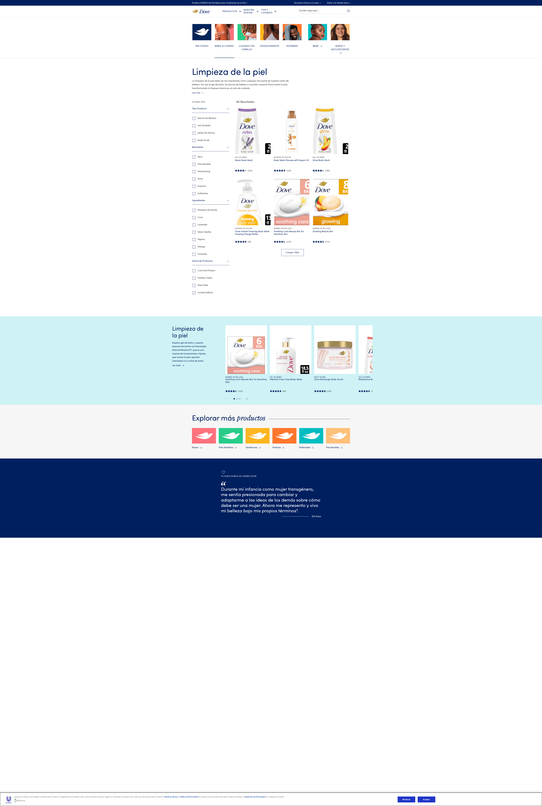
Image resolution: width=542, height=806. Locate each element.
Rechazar (406, 799)
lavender (202, 224)
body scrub (203, 140)
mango (201, 246)
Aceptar (426, 799)
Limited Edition (205, 292)
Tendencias (251, 447)
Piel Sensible (332, 447)
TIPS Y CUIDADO (266, 11)
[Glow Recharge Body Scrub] (335, 355)
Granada (202, 254)
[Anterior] (227, 399)
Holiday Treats (205, 278)
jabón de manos (206, 133)
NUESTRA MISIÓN (249, 11)
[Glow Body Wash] (331, 131)
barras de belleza (207, 118)
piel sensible (204, 164)
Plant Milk (203, 285)
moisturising (204, 171)
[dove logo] (201, 11)
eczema (202, 186)
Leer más (196, 93)
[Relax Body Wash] (253, 131)
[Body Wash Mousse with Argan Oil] (292, 131)
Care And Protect (206, 270)
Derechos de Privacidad (255, 797)
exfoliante (203, 193)
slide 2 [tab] (237, 398)
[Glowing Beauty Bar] (331, 202)
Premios (276, 447)
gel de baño (204, 125)
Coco (200, 217)
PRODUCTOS (229, 11)
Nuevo (195, 447)
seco (200, 156)
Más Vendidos (226, 447)
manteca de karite (207, 210)
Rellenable (304, 447)
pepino (201, 239)
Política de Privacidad (189, 797)
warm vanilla (204, 232)
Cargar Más (292, 252)
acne (200, 178)
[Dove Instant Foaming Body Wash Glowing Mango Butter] (253, 202)
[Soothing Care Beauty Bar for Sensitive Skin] (292, 202)
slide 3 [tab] (240, 398)
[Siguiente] (247, 399)
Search (348, 10)
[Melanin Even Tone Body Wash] (290, 355)
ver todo (176, 365)
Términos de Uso (171, 797)
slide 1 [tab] (234, 398)
